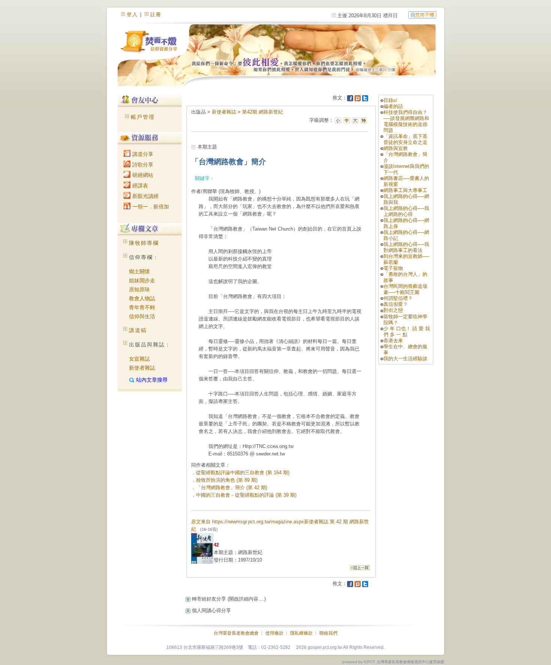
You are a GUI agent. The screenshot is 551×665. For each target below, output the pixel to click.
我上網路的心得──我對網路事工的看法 (406, 247)
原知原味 (139, 289)
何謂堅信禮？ (398, 298)
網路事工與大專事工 (405, 190)
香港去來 (393, 340)
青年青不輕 (142, 307)
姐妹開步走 (142, 280)
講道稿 (138, 330)
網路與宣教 (395, 148)
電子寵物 (393, 268)
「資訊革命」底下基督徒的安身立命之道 (405, 139)
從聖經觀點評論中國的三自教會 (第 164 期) (242, 472)
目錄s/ (390, 100)
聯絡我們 (328, 633)
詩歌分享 (142, 165)
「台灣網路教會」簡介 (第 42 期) (231, 487)
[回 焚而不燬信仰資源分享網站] (422, 14)
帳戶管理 (143, 117)
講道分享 (142, 154)
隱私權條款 (301, 633)
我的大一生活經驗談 (405, 358)
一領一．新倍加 (150, 207)
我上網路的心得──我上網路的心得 (406, 211)
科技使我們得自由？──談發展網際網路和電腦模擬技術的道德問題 (406, 121)
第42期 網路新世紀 (262, 112)
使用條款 (274, 633)
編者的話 (393, 106)
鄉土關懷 (139, 271)
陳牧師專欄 (144, 243)
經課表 (139, 186)
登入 (132, 14)
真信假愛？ (395, 304)
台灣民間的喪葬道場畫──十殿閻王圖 (405, 289)
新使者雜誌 (142, 368)
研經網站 (142, 175)
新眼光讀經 (145, 196)
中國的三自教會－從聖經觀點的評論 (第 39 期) (246, 495)
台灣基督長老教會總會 (236, 633)
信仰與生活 (142, 316)
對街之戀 (393, 310)
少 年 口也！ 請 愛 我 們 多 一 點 (406, 331)
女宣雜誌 (139, 359)
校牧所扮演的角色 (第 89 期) (227, 480)
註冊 (156, 14)
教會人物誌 (142, 298)
